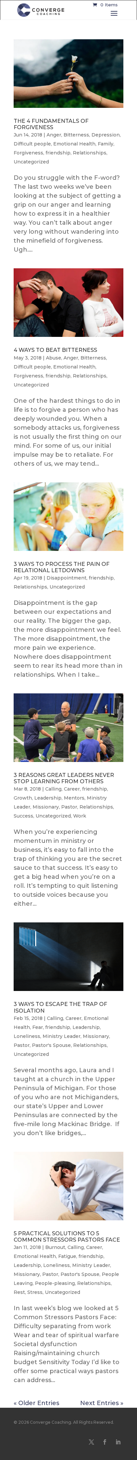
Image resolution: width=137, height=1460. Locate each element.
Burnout (55, 1247)
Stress (35, 1292)
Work (79, 816)
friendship (58, 153)
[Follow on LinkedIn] (118, 1442)
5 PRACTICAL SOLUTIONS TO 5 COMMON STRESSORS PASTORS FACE (67, 1236)
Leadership (48, 798)
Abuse (53, 358)
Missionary (46, 807)
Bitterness (76, 135)
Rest (19, 1292)
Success (23, 816)
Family (105, 144)
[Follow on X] (91, 1442)
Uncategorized (31, 162)
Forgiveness (28, 153)
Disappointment (66, 578)
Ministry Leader (61, 1036)
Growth (23, 798)
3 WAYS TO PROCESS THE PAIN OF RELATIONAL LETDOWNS (61, 567)
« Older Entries (36, 1403)
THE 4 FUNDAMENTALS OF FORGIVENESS (51, 124)
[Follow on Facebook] (104, 1442)
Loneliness (27, 1036)
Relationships (89, 153)
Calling (53, 789)
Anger (54, 135)
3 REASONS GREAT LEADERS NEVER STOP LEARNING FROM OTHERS (64, 778)
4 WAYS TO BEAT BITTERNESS (55, 350)
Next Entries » (101, 1403)
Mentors (74, 798)
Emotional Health (74, 144)
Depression (105, 135)
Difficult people (32, 144)
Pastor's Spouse (51, 1045)
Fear (37, 1027)
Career (72, 789)
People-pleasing (55, 1283)
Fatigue (67, 1256)
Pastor (69, 807)
